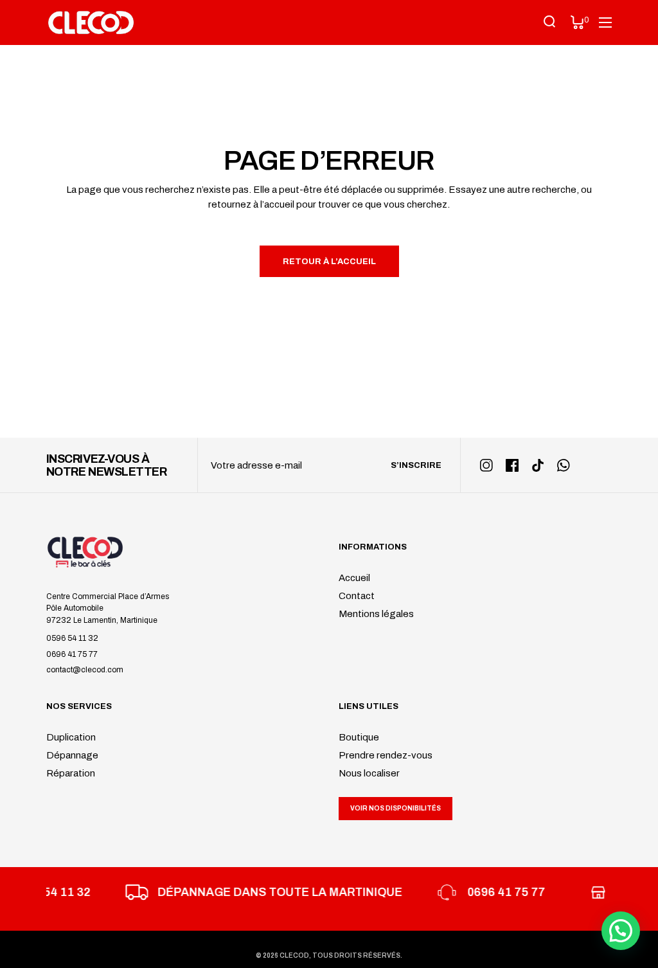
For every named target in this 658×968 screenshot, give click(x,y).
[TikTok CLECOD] (537, 465)
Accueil (354, 578)
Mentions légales (376, 614)
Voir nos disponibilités (395, 808)
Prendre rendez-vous (385, 755)
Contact (357, 596)
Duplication (71, 737)
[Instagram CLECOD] (486, 465)
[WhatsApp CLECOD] (563, 465)
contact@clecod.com (84, 669)
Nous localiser (369, 773)
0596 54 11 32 (72, 638)
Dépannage (72, 755)
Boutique (359, 737)
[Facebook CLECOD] (512, 465)
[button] (620, 930)
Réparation (70, 773)
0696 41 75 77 (72, 654)
